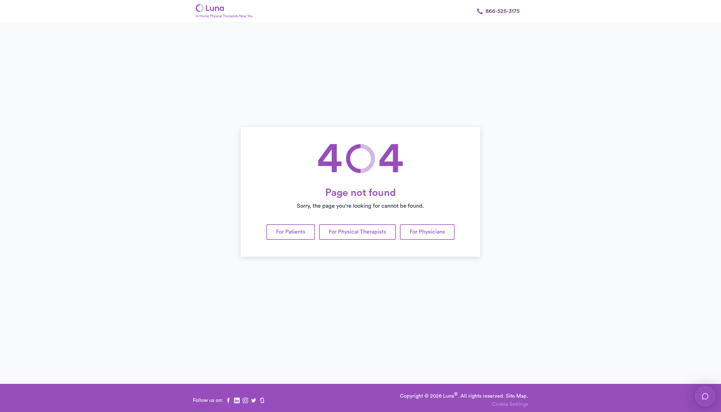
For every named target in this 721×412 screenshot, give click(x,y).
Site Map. (517, 395)
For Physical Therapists (357, 232)
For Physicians (427, 232)
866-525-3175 (503, 11)
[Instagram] (245, 400)
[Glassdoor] (262, 400)
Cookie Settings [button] (510, 404)
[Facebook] (228, 400)
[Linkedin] (237, 400)
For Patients (290, 232)
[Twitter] (254, 400)
